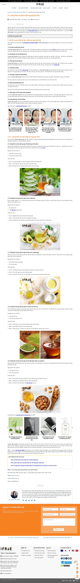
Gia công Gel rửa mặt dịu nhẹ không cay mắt (64, 437)
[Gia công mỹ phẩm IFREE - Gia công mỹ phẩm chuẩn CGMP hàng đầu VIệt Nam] (40, 4)
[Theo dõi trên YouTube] (71, 558)
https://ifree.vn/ (15, 475)
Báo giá (61, 8)
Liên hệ (66, 8)
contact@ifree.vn (8, 573)
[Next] (72, 122)
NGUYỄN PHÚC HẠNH (14, 499)
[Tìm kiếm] (78, 4)
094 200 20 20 (8, 570)
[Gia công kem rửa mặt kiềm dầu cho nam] (48, 426)
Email (77, 569)
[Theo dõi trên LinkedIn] (69, 558)
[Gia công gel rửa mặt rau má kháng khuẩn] (15, 426)
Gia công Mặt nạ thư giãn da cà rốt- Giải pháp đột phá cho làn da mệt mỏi (15, 129)
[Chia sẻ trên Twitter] (40, 486)
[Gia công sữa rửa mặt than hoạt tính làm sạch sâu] (31, 426)
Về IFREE (14, 8)
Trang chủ (10, 12)
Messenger (77, 577)
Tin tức (54, 8)
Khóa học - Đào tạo (52, 553)
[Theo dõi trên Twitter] (64, 558)
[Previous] (8, 122)
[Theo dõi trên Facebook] (62, 558)
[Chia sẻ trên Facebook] (38, 486)
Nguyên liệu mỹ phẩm (36, 8)
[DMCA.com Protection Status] (65, 565)
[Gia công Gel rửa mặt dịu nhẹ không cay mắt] (64, 426)
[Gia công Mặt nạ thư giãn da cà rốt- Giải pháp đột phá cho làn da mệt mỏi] (15, 117)
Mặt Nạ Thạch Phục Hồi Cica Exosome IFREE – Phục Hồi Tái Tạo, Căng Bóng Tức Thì (31, 130)
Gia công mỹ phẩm (23, 8)
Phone (77, 573)
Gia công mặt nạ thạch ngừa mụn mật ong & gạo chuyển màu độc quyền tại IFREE (48, 130)
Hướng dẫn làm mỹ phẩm (19, 12)
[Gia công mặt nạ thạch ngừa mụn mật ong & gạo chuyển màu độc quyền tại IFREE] (48, 117)
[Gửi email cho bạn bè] (42, 486)
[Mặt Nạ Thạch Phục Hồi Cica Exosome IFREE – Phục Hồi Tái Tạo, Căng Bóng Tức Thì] (31, 117)
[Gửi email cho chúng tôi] (66, 558)
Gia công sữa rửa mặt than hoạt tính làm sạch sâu (31, 438)
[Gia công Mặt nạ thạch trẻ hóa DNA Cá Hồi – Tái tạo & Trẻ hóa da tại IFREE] (64, 117)
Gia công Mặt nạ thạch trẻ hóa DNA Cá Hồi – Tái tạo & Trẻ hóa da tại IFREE (65, 129)
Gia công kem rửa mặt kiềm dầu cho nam (48, 437)
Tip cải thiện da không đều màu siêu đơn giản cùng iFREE (56, 537)
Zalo (77, 565)
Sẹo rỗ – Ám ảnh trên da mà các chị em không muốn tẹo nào (24, 537)
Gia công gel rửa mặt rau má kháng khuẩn (15, 437)
